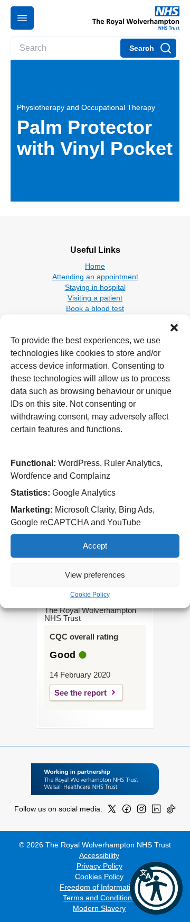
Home (95, 266)
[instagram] (141, 811)
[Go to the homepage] (131, 18)
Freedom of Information (99, 887)
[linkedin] (156, 811)
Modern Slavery (99, 908)
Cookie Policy (90, 594)
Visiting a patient (95, 298)
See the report (80, 692)
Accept (95, 545)
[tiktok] (171, 811)
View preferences (95, 574)
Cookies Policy (99, 876)
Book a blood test (95, 308)
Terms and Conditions (99, 897)
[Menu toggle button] (22, 18)
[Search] (148, 48)
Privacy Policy (99, 866)
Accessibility (99, 855)
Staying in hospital (95, 287)
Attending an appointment (95, 276)
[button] (174, 327)
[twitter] (112, 811)
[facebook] (126, 811)
